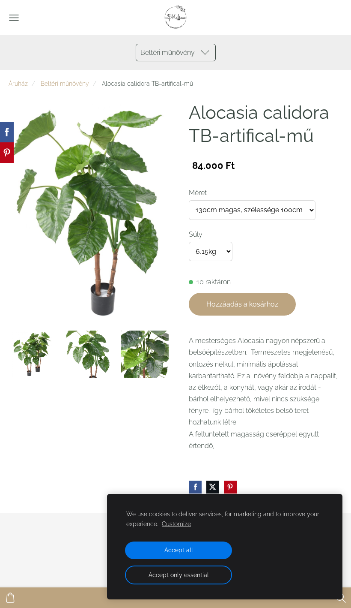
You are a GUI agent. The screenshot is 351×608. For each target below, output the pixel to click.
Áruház (18, 83)
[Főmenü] (14, 18)
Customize (176, 523)
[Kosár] (10, 597)
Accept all (178, 550)
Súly (195, 234)
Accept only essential (179, 574)
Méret (198, 193)
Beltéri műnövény (65, 83)
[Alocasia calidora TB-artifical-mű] (32, 354)
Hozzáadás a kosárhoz (242, 304)
